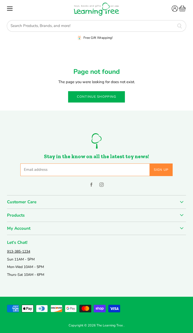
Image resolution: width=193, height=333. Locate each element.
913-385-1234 (18, 251)
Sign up (161, 170)
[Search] (179, 26)
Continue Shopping (96, 96)
